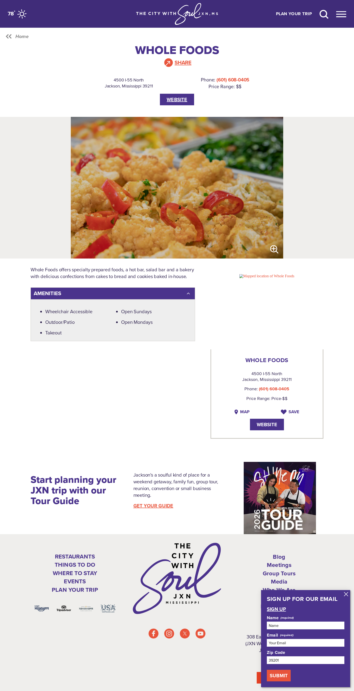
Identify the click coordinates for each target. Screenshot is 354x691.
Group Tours (279, 573)
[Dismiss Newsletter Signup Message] (346, 594)
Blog (279, 556)
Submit (279, 675)
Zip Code (276, 652)
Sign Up (276, 609)
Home (22, 36)
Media (279, 582)
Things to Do (75, 565)
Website (177, 99)
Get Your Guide (153, 506)
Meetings (279, 565)
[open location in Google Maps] (266, 276)
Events (75, 581)
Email (272, 635)
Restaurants (75, 556)
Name (273, 618)
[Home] (177, 14)
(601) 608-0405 (232, 79)
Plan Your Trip (294, 14)
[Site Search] (324, 14)
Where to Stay (75, 573)
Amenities (47, 293)
